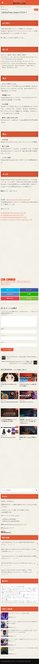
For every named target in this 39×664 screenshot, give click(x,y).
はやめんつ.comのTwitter (11, 521)
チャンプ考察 (11, 279)
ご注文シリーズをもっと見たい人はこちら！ (16, 219)
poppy (21, 281)
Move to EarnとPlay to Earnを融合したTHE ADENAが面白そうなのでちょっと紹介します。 (17, 572)
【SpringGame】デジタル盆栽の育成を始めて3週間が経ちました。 (18, 557)
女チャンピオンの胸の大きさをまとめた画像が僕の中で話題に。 (22, 622)
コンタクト (15, 524)
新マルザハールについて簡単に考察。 (19, 613)
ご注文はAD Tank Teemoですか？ (13, 213)
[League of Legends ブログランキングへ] (6, 532)
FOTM (4, 281)
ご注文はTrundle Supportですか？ (13, 217)
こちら (17, 515)
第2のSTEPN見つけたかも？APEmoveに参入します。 (18, 564)
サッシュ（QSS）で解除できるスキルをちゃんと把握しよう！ (22, 640)
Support (28, 281)
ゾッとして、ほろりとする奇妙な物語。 (15, 586)
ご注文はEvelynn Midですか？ (12, 215)
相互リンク (4, 528)
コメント (4, 315)
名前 (3, 329)
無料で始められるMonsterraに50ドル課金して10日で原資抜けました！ (18, 550)
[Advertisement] (19, 250)
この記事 (4, 512)
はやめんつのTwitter (9, 519)
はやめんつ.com (14, 661)
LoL (4, 279)
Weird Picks (6, 284)
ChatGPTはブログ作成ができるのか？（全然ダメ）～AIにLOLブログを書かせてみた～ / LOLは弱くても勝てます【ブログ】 (19, 602)
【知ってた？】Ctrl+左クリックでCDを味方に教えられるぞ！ (23, 649)
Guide (10, 281)
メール (3, 335)
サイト (3, 342)
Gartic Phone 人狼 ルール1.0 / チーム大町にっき (18, 598)
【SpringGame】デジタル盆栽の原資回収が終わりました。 (18, 543)
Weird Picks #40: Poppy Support (17, 199)
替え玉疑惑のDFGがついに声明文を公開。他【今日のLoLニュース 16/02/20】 (22, 631)
